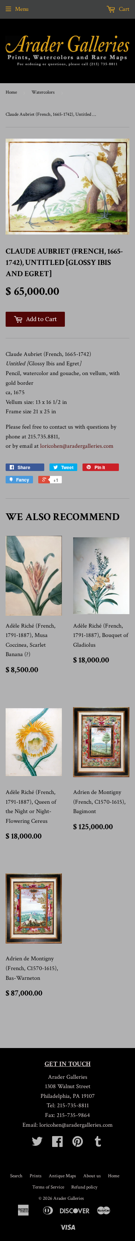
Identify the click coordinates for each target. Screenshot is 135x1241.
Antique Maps (62, 1176)
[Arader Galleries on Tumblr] (98, 1144)
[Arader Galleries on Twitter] (37, 1144)
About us (92, 1176)
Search (16, 1176)
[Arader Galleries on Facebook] (57, 1144)
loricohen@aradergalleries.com (77, 446)
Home (11, 92)
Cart (123, 9)
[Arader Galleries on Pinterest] (77, 1144)
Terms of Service (48, 1187)
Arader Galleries (68, 1198)
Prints (36, 1176)
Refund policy (84, 1187)
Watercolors (43, 92)
